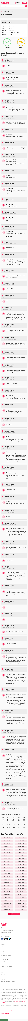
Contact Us (3, 974)
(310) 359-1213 (9, 784)
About (2, 946)
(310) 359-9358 (9, 242)
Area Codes (3, 961)
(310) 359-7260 (9, 117)
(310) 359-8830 (9, 155)
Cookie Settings (3, 1019)
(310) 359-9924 (9, 601)
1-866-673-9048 (6, 928)
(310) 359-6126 (9, 484)
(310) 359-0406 (9, 749)
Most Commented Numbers (6, 966)
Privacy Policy (3, 951)
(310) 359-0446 (9, 669)
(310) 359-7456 (9, 129)
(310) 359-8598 (9, 295)
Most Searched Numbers (5, 964)
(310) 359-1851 (9, 352)
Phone (5, 11)
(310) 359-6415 (9, 496)
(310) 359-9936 (9, 142)
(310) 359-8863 (9, 101)
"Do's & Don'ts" (17, 1001)
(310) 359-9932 (9, 283)
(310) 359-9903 (9, 378)
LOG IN (24, 2)
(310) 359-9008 (9, 270)
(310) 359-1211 (9, 638)
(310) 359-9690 (9, 447)
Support (2, 972)
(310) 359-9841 (9, 60)
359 (12, 11)
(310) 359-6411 (9, 567)
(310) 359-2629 (9, 307)
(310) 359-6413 (9, 554)
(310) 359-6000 (10, 803)
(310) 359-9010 (9, 212)
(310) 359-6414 (9, 542)
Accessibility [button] (3, 1013)
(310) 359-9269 (9, 511)
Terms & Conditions (5, 1010)
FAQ (2, 976)
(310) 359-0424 (9, 689)
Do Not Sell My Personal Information (8, 981)
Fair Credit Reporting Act (19, 994)
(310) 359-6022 (9, 404)
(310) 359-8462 (9, 613)
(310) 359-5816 (9, 254)
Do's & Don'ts (3, 979)
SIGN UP (18, 2)
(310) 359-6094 (9, 85)
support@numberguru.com (8, 930)
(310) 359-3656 (9, 585)
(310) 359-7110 (9, 170)
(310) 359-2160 (9, 467)
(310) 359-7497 (9, 226)
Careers (2, 953)
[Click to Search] (26, 6)
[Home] (5, 3)
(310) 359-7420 (9, 199)
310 (9, 11)
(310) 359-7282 (9, 72)
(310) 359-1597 (9, 365)
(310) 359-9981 (9, 419)
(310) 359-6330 (9, 431)
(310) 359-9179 (9, 325)
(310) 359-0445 (9, 711)
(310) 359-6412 (9, 523)
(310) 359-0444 (9, 731)
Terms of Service (4, 948)
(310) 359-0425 (9, 650)
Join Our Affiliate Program (6, 955)
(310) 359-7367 (9, 183)
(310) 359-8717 (9, 338)
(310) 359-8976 (9, 390)
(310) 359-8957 (9, 626)
